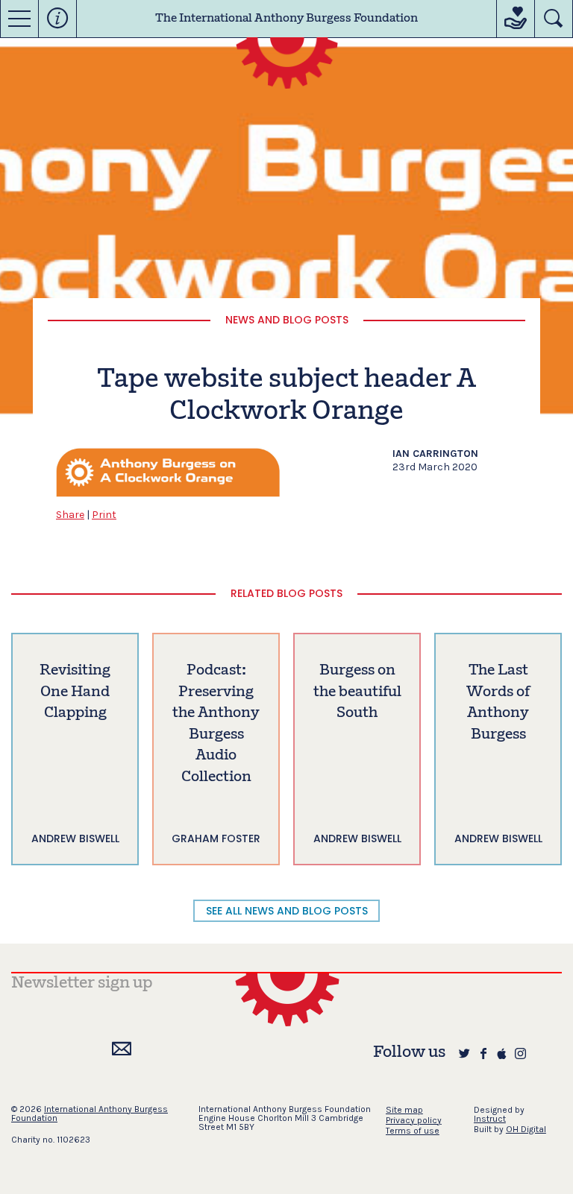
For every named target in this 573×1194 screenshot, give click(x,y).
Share (70, 514)
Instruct (490, 1119)
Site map (404, 1110)
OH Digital (526, 1129)
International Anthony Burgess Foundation (89, 1113)
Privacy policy (414, 1120)
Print (104, 514)
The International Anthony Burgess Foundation (286, 19)
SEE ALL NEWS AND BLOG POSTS (287, 910)
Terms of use (412, 1130)
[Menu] (19, 18)
